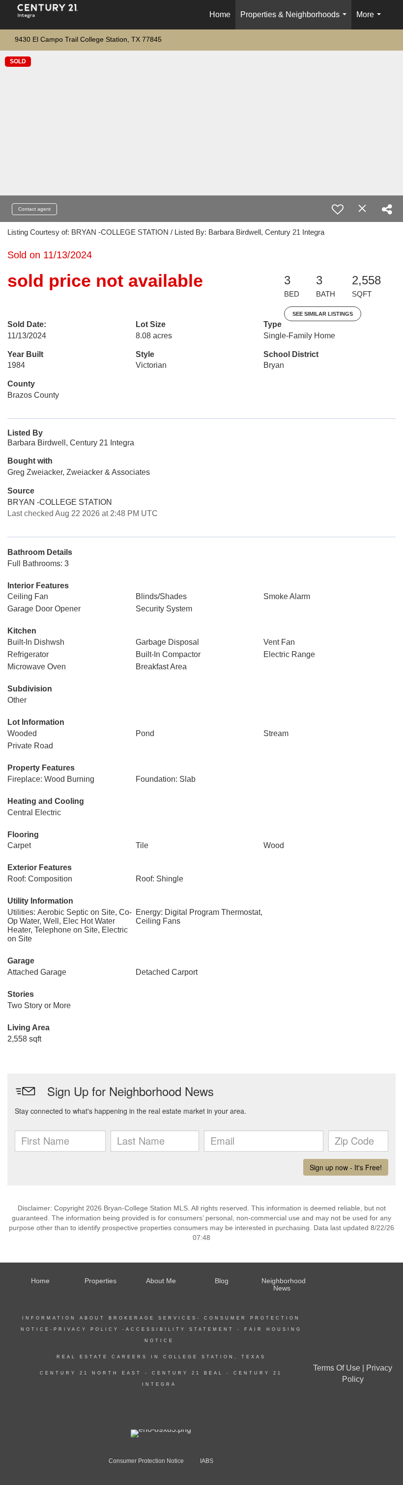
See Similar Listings (322, 314)
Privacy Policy (86, 1329)
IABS (206, 1461)
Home (219, 14)
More (370, 19)
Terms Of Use (336, 1368)
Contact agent (34, 209)
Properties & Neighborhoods (295, 19)
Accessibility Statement (180, 1329)
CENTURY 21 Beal (185, 1373)
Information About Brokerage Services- (113, 1318)
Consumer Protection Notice (146, 1461)
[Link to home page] (52, 14)
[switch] (337, 209)
